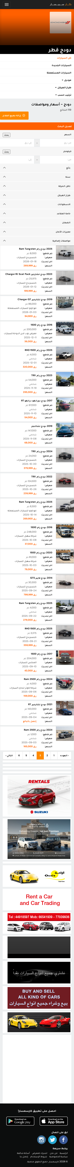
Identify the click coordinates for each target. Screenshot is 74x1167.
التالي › (9, 755)
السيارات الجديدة (61, 65)
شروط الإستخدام (38, 1156)
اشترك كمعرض (39, 1153)
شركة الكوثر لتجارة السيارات (23, 687)
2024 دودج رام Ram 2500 (38, 679)
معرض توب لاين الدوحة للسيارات (20, 333)
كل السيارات (64, 57)
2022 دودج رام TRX (41, 476)
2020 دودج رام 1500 (41, 552)
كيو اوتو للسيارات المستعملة (22, 308)
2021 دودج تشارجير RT (40, 704)
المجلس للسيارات (27, 662)
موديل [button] (67, 80)
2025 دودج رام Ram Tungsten (35, 248)
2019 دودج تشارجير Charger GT (35, 299)
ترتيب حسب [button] (64, 94)
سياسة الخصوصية (58, 1156)
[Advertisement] (37, 1073)
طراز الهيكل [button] (64, 87)
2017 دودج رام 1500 (41, 653)
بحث (6, 134)
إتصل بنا (24, 1156)
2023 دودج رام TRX (41, 375)
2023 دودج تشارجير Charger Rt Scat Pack (28, 274)
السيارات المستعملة (59, 72)
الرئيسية (64, 1153)
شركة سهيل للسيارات (25, 535)
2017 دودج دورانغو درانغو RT (36, 400)
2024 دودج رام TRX (41, 451)
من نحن (53, 1153)
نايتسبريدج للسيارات (26, 257)
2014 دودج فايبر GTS (41, 577)
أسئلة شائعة (23, 1153)
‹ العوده (64, 755)
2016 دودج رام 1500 (41, 324)
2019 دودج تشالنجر (41, 426)
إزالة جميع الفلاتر (12, 115)
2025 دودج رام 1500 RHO (38, 350)
